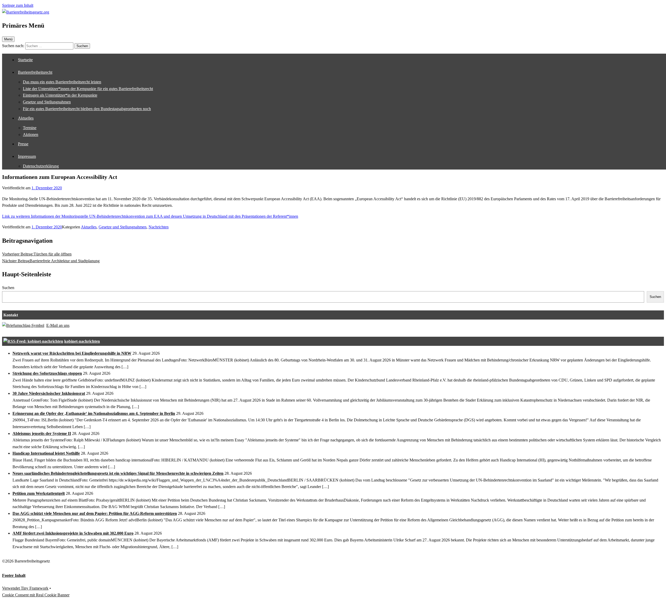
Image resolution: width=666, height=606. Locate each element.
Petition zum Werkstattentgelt (38, 493)
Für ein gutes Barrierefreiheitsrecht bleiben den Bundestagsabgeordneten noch (87, 109)
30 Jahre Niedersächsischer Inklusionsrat (48, 393)
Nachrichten (159, 227)
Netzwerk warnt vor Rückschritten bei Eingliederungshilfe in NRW (71, 353)
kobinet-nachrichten (82, 341)
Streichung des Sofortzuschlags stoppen (47, 373)
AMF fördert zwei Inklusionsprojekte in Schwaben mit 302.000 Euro (72, 533)
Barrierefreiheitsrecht (35, 72)
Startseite (25, 60)
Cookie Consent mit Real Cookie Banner (35, 595)
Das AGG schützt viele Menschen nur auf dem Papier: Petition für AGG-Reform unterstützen (94, 513)
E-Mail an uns (57, 325)
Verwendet (11, 588)
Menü (8, 39)
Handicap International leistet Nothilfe (46, 453)
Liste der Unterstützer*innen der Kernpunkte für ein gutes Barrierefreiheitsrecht (88, 88)
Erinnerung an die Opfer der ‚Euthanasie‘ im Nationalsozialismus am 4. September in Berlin (93, 413)
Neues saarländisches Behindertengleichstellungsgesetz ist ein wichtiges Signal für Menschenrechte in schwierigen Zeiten (117, 473)
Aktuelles (26, 118)
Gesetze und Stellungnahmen (47, 102)
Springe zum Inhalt (17, 5)
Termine (29, 128)
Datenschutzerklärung (41, 166)
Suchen (8, 287)
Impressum (27, 156)
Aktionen (30, 134)
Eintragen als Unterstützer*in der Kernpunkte (60, 95)
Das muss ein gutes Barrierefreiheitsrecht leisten (62, 82)
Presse (23, 144)
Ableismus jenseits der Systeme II (41, 433)
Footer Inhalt (13, 575)
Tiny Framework (34, 588)
